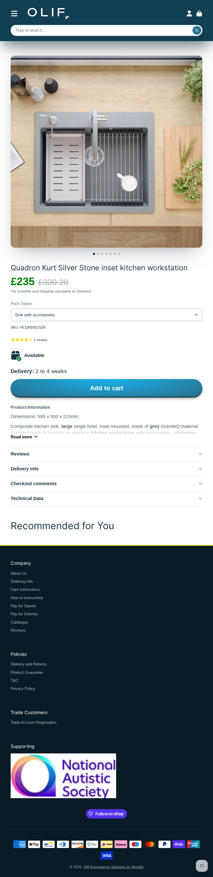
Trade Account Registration (33, 722)
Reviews (18, 630)
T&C (14, 680)
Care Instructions (25, 589)
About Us (18, 573)
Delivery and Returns (28, 664)
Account (189, 13)
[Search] (196, 30)
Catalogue (19, 622)
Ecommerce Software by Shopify (117, 867)
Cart (199, 13)
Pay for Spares (23, 606)
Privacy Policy (23, 688)
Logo (48, 13)
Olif (86, 867)
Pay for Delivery (24, 614)
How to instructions (27, 598)
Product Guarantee (27, 672)
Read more (21, 436)
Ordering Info (22, 581)
